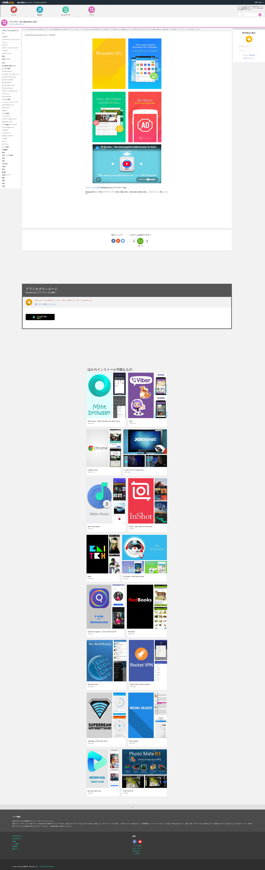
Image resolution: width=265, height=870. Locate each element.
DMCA (52, 866)
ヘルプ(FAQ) (135, 853)
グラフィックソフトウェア (10, 48)
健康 (3, 152)
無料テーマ (15, 849)
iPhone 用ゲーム (17, 838)
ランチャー (5, 144)
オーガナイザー (6, 82)
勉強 (3, 56)
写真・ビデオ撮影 (8, 155)
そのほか (4, 36)
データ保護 (5, 113)
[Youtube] (140, 843)
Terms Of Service (44, 866)
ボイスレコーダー (7, 136)
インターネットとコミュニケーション (11, 41)
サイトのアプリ (6, 96)
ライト (4, 141)
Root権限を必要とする (9, 66)
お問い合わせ (136, 851)
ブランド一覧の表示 (249, 55)
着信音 (14, 841)
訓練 (3, 180)
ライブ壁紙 (15, 844)
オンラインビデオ (7, 80)
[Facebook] (135, 843)
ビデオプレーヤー (7, 122)
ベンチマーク (6, 133)
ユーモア (4, 138)
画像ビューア (6, 175)
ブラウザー (5, 130)
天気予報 (4, 164)
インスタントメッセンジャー (11, 74)
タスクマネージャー (8, 105)
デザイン (4, 110)
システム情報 (6, 99)
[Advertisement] (11, 223)
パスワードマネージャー (9, 119)
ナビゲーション (6, 53)
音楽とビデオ (6, 59)
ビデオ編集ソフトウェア (9, 124)
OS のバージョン (249, 58)
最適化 (4, 172)
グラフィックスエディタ (9, 91)
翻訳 (3, 178)
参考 (3, 158)
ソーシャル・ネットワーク (10, 102)
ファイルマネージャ (8, 127)
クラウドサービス (7, 88)
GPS (3, 63)
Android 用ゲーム (17, 836)
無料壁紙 (14, 846)
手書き (4, 166)
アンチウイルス (6, 71)
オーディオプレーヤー (9, 85)
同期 (3, 161)
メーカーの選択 (136, 846)
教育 (3, 169)
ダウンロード (6, 108)
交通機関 (4, 150)
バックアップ (6, 116)
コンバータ (5, 94)
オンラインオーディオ (9, 77)
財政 (3, 183)
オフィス (4, 45)
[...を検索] (260, 14)
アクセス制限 (6, 68)
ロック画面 (5, 147)
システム (4, 50)
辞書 (3, 186)
